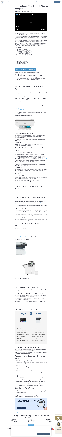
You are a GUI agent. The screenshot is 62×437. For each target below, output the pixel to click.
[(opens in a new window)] (26, 69)
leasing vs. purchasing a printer (25, 236)
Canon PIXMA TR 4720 (20, 109)
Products (27, 1)
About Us (37, 1)
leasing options (33, 233)
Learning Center (43, 1)
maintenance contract (38, 163)
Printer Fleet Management (25, 412)
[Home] (6, 2)
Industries (32, 1)
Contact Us (31, 424)
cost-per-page (44, 158)
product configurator (43, 395)
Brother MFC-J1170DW (20, 110)
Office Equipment (17, 412)
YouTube (53, 429)
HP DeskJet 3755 (19, 108)
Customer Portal (51, 1)
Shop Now (57, 1)
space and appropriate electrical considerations (22, 285)
